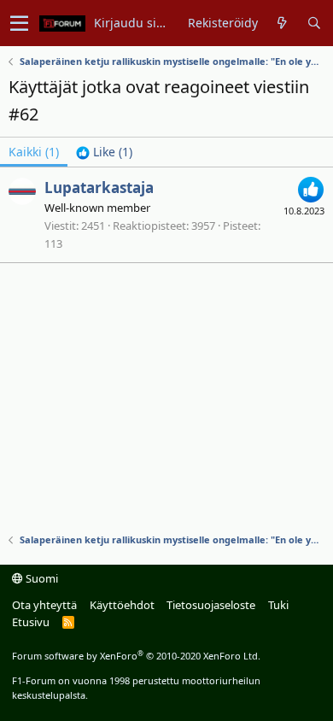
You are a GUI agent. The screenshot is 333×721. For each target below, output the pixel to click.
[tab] (104, 152)
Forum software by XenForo (136, 655)
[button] (19, 23)
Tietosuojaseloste (210, 605)
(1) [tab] (34, 152)
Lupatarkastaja (99, 187)
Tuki (278, 605)
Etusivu (31, 622)
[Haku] (314, 23)
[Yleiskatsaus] (282, 23)
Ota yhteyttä (44, 605)
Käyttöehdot (122, 605)
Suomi (40, 578)
